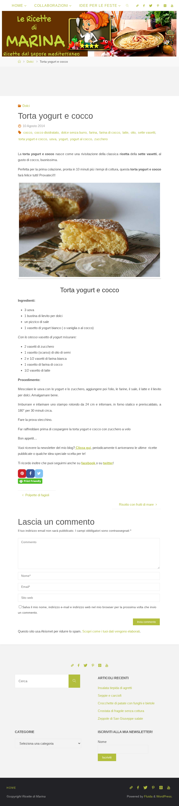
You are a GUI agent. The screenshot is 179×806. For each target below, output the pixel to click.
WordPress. (164, 796)
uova (52, 139)
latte (125, 132)
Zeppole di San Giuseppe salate (120, 718)
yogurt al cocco (81, 139)
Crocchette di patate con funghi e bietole (126, 703)
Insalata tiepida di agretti (115, 688)
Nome (102, 742)
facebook (88, 463)
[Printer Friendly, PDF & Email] (30, 481)
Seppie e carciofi (109, 695)
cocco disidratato (46, 132)
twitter (108, 463)
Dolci (30, 61)
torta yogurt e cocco (33, 139)
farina (93, 132)
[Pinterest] (158, 5)
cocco (27, 132)
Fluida (148, 796)
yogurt (63, 139)
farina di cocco (109, 132)
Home (11, 787)
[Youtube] (172, 5)
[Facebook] (144, 5)
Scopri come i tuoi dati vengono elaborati (111, 631)
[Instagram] (165, 5)
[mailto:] (137, 5)
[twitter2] (151, 5)
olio (133, 132)
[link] (127, 5)
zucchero (101, 139)
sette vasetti (146, 132)
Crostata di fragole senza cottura (121, 711)
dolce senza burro (74, 132)
